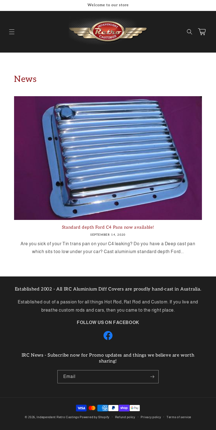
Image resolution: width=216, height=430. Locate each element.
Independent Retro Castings (58, 417)
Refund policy (125, 417)
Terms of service (178, 417)
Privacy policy (151, 417)
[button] (12, 32)
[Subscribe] (152, 376)
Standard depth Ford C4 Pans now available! (108, 227)
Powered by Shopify (94, 417)
